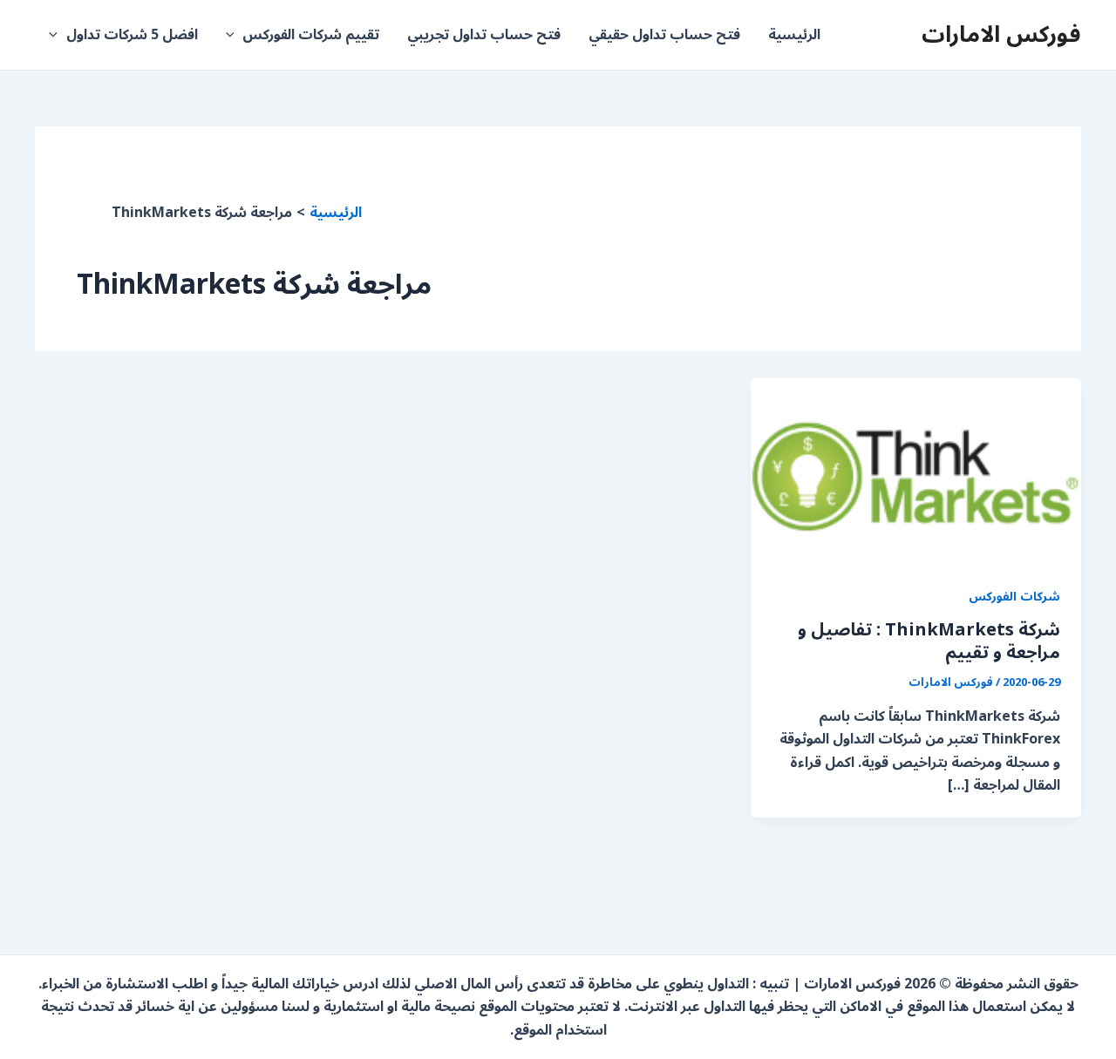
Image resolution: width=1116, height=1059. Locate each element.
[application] (234, 35)
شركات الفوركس (1014, 596)
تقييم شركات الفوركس (310, 35)
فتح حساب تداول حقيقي (664, 35)
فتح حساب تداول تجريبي (484, 35)
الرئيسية (794, 35)
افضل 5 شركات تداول (132, 35)
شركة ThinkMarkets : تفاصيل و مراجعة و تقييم (929, 641)
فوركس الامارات (1001, 34)
